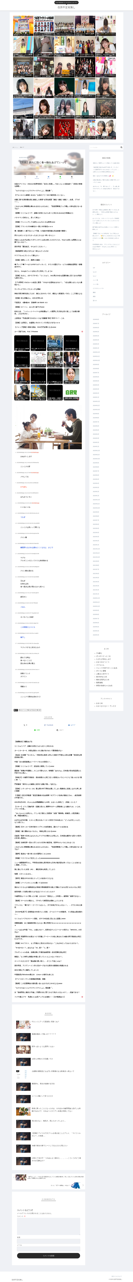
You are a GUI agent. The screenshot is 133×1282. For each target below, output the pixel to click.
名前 (18, 1237)
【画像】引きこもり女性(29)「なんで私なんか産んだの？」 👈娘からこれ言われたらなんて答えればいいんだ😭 (106, 236)
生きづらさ (23, 710)
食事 (39, 710)
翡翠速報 (99, 683)
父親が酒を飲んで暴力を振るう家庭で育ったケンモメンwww (106, 181)
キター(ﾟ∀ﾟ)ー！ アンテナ (106, 706)
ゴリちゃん (100, 665)
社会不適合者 (32, 710)
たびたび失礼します (103, 659)
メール (19, 1245)
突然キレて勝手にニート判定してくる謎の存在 (106, 163)
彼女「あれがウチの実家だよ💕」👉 (103, 176)
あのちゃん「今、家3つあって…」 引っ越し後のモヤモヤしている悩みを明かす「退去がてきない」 (106, 189)
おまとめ (99, 703)
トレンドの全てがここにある (106, 668)
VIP (16, 710)
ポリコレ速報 (101, 671)
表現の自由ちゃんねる (104, 685)
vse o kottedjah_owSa (111, 238)
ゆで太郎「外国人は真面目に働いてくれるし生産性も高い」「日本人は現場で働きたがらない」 (106, 212)
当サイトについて (117, 1276)
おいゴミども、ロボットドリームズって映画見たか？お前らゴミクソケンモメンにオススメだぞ (106, 221)
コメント (21, 1216)
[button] (72, 177)
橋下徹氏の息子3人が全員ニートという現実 (105, 227)
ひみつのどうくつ (102, 662)
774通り (99, 653)
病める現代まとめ (102, 680)
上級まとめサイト (102, 674)
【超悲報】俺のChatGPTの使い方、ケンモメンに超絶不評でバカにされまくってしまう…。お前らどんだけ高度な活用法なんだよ (106, 169)
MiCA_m (95, 249)
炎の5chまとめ (101, 677)
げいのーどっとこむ (103, 656)
